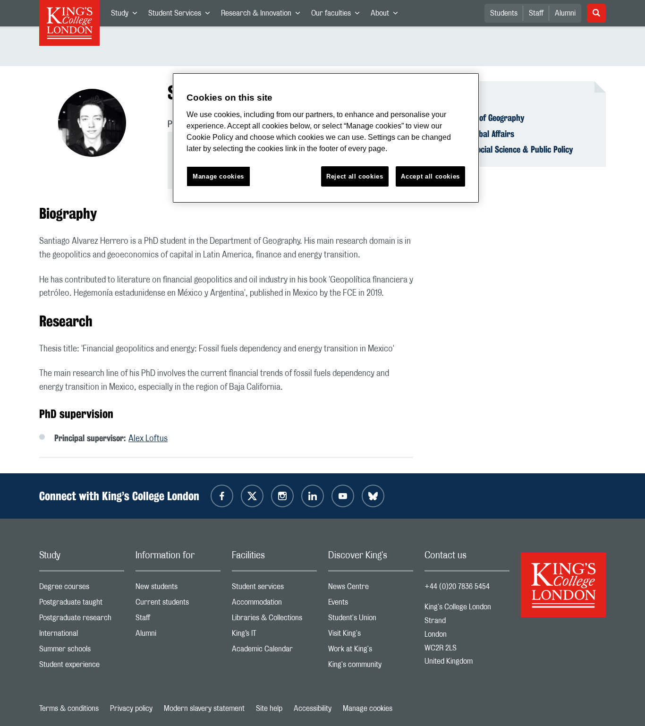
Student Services (181, 15)
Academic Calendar (274, 651)
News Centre (370, 589)
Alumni (565, 13)
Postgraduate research (81, 620)
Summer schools (81, 651)
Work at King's (370, 651)
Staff (536, 13)
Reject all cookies (354, 176)
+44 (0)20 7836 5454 (457, 586)
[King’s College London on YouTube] (342, 496)
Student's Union (370, 620)
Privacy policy (131, 708)
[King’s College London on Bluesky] (373, 496)
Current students (178, 604)
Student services (274, 589)
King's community (370, 667)
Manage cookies (367, 708)
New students (178, 589)
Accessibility (312, 708)
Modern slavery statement (204, 708)
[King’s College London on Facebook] (222, 496)
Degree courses (81, 589)
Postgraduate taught (81, 604)
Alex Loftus (148, 439)
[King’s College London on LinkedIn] (312, 496)
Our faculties (338, 15)
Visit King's (370, 635)
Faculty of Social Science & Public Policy (504, 149)
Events (370, 604)
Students (504, 13)
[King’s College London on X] (252, 496)
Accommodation (274, 604)
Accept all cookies (430, 176)
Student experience (81, 667)
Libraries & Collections (274, 620)
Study (127, 15)
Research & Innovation (263, 15)
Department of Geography (480, 117)
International (81, 635)
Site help (269, 708)
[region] (325, 138)
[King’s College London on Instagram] (282, 496)
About (387, 15)
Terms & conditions (69, 708)
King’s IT (274, 635)
